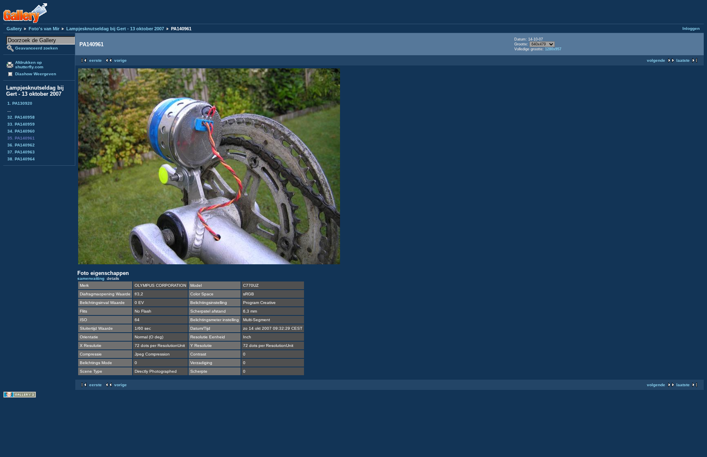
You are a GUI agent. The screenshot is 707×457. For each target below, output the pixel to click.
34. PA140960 (21, 131)
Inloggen (691, 28)
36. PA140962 (21, 145)
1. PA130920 (19, 103)
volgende (656, 60)
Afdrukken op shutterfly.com (29, 64)
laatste (683, 60)
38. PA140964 (21, 159)
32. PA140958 (21, 117)
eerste (95, 60)
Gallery (14, 28)
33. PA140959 (21, 124)
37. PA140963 (21, 152)
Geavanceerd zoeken (36, 48)
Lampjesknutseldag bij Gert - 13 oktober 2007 (115, 28)
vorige (120, 60)
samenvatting (90, 278)
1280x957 (553, 49)
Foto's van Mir (44, 28)
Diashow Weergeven (35, 74)
